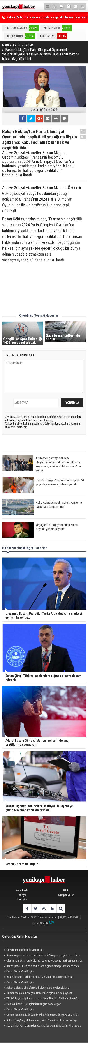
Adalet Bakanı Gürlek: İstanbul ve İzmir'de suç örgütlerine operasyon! (37, 977)
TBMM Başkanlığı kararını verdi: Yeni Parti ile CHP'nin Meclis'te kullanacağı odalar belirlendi (40, 999)
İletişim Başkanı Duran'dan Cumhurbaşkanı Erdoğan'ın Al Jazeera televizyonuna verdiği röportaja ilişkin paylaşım (41, 1026)
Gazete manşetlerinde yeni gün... (25, 949)
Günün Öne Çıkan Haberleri (19, 937)
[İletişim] (75, 6)
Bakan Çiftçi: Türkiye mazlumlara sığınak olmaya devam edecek (42, 966)
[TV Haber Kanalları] (54, 6)
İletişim (22, 899)
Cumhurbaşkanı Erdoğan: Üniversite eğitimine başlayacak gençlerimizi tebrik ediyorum (37, 993)
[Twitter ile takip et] (35, 908)
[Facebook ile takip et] (27, 908)
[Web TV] (61, 6)
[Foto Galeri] (68, 6)
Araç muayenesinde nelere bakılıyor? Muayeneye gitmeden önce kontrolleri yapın (41, 955)
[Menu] (47, 6)
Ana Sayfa (22, 890)
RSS (65, 890)
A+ (83, 131)
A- (83, 137)
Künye (22, 895)
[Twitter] (31, 118)
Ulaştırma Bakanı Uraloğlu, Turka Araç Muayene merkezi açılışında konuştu (42, 961)
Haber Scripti (40, 923)
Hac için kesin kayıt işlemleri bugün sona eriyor (33, 1004)
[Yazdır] (56, 118)
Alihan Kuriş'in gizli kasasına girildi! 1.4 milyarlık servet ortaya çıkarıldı (39, 1020)
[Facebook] (22, 118)
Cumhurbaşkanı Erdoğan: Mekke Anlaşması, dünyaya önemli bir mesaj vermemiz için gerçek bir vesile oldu (40, 1015)
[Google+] (39, 118)
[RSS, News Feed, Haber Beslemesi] (44, 908)
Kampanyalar (66, 895)
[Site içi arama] (82, 6)
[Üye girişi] (52, 908)
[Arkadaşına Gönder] (47, 118)
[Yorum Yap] (64, 118)
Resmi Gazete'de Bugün (20, 971)
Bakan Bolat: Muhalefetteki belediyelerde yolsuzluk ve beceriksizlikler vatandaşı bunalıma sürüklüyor (35, 988)
